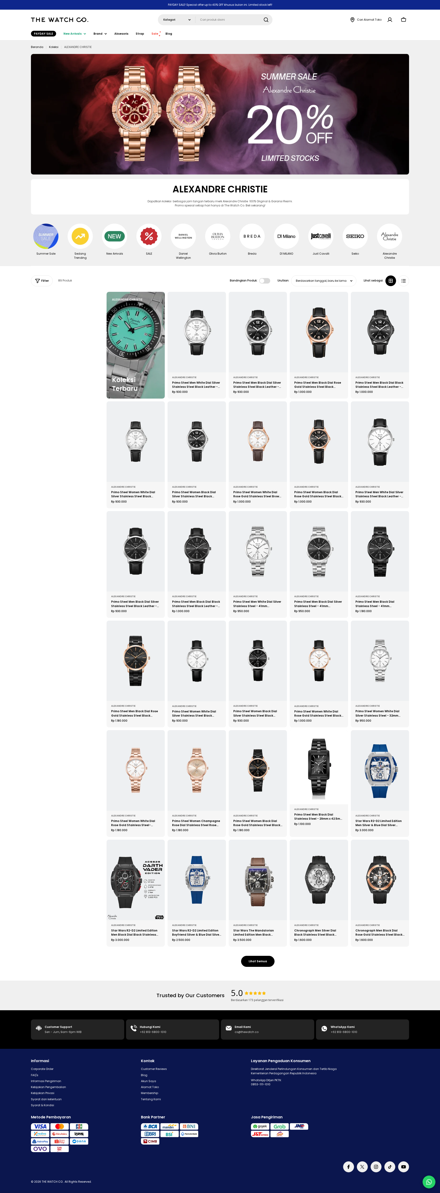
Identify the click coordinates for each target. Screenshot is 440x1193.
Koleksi (53, 47)
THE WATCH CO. (52, 1182)
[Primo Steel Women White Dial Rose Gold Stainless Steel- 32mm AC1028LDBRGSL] (136, 770)
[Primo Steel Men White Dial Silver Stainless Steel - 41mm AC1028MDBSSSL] (258, 551)
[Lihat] (219, 301)
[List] (403, 280)
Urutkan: (283, 281)
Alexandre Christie (184, 377)
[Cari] (266, 20)
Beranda (37, 47)
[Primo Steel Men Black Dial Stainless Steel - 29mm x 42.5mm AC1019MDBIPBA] (319, 767)
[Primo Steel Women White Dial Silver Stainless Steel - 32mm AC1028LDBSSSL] (380, 661)
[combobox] (215, 19)
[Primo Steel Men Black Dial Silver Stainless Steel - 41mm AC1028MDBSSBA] (319, 551)
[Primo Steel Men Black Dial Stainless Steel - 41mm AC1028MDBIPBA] (380, 551)
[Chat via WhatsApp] (429, 1182)
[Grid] (390, 280)
